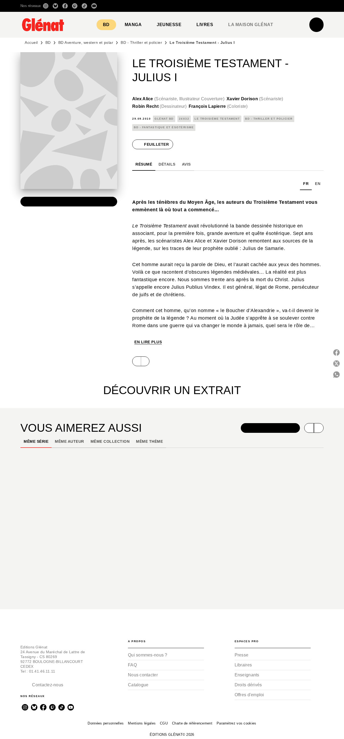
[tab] (106, 24)
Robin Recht (159, 106)
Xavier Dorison (255, 99)
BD (48, 42)
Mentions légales (142, 723)
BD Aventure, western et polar (85, 42)
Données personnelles (106, 723)
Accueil (31, 42)
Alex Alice (178, 99)
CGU (164, 723)
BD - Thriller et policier (141, 42)
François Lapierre (218, 106)
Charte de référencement (192, 723)
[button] (247, 6)
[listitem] (46, 6)
